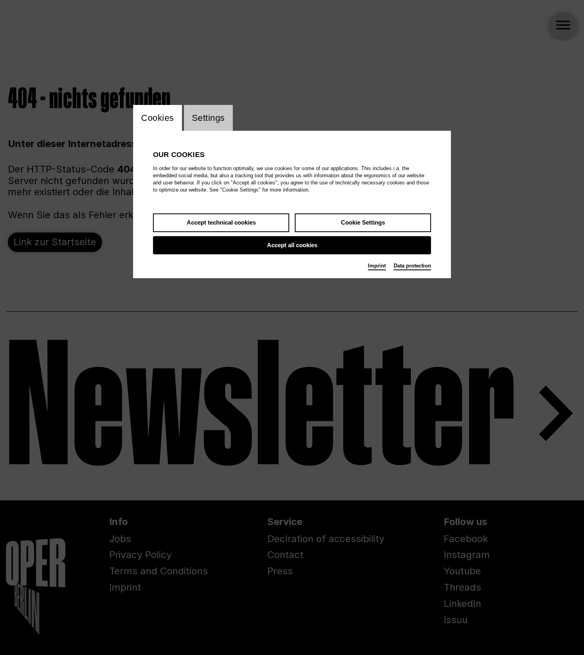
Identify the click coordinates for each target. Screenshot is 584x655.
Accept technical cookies (221, 222)
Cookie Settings (363, 222)
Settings (208, 118)
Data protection (412, 266)
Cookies (157, 118)
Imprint (377, 266)
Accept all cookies (292, 245)
